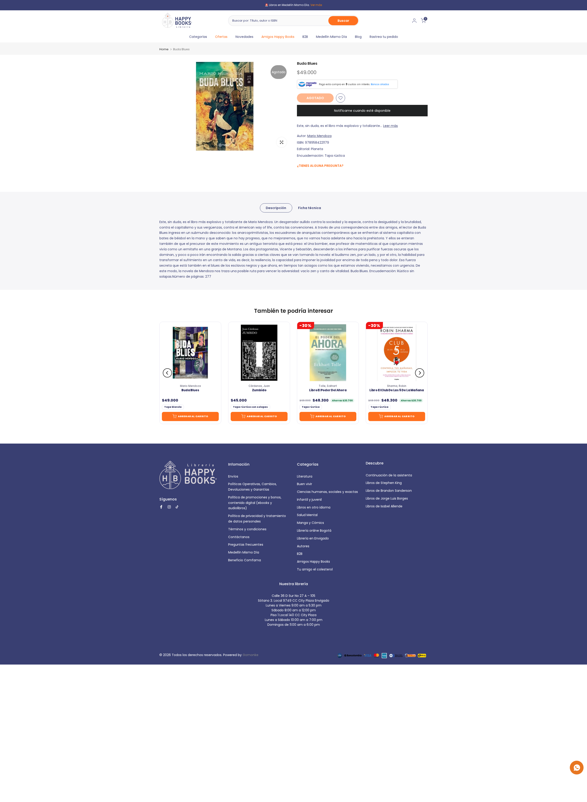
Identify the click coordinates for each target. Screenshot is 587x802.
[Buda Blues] (190, 352)
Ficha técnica (309, 207)
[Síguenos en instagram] (308, 175)
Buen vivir (304, 484)
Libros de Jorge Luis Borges (387, 498)
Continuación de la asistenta (389, 475)
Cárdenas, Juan (259, 386)
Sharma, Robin (396, 386)
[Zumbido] (259, 352)
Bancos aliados (380, 84)
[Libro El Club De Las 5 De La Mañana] (396, 352)
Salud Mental (307, 515)
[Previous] (167, 372)
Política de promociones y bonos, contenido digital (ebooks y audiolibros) (254, 503)
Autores (303, 546)
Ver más (316, 5)
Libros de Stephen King (384, 483)
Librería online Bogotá (314, 530)
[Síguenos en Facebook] (299, 175)
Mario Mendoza (319, 136)
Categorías (198, 36)
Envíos (233, 476)
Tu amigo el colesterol (315, 569)
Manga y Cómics (310, 522)
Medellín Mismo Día (331, 36)
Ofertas (221, 36)
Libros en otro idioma (313, 507)
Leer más (390, 126)
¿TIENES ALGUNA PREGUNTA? (320, 165)
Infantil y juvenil (309, 499)
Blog (358, 36)
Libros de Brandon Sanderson (389, 490)
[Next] (419, 372)
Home (164, 49)
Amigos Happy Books (277, 36)
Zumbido (259, 390)
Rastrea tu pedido (384, 36)
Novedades (244, 36)
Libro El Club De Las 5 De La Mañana (396, 390)
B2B (305, 36)
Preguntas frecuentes (245, 544)
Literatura (304, 476)
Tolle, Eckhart (328, 386)
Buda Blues (190, 390)
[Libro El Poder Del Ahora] (327, 352)
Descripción (276, 207)
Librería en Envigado (313, 538)
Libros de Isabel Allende (384, 506)
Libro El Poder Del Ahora (327, 390)
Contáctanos (238, 537)
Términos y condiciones (247, 529)
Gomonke (250, 655)
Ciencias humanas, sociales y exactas (327, 491)
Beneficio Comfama (244, 560)
